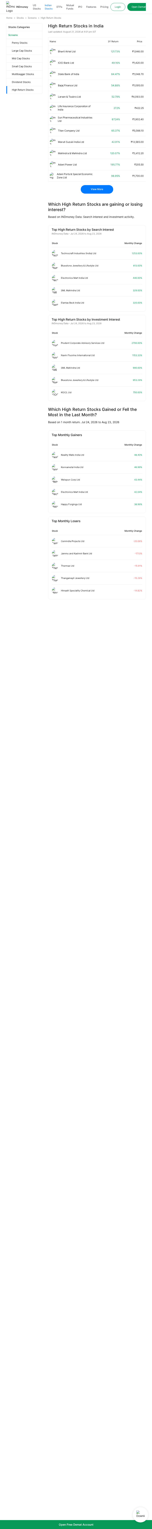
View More (97, 189)
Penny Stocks (19, 42)
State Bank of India (68, 74)
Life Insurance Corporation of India (74, 108)
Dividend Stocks (21, 82)
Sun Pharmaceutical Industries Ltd (75, 119)
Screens (13, 35)
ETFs (59, 6)
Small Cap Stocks (22, 66)
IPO (80, 6)
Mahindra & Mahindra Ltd (72, 153)
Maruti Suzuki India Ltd (71, 141)
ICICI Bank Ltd (66, 62)
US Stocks (37, 7)
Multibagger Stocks (23, 74)
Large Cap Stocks (22, 50)
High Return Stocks (22, 89)
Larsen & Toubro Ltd (69, 96)
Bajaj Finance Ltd (67, 85)
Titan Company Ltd (69, 130)
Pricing (104, 6)
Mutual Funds (70, 7)
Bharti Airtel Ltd (67, 51)
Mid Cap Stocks (21, 58)
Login (118, 6)
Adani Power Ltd (67, 164)
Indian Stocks (48, 7)
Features (91, 6)
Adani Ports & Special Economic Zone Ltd (75, 176)
